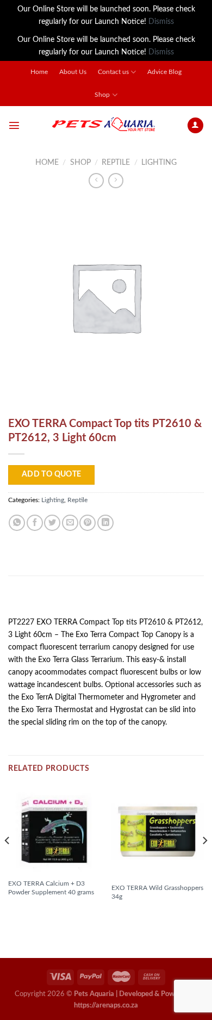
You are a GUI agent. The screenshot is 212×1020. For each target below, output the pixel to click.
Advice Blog (164, 72)
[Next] (204, 862)
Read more (32, 910)
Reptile (116, 162)
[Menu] (14, 125)
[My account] (195, 126)
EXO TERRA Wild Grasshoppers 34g (157, 892)
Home (39, 72)
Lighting (159, 162)
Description (36, 600)
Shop (102, 95)
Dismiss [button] (161, 21)
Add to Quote (52, 474)
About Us (72, 72)
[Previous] (7, 862)
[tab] (106, 600)
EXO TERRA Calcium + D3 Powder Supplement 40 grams (51, 887)
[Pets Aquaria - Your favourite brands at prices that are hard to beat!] (103, 125)
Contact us (113, 72)
